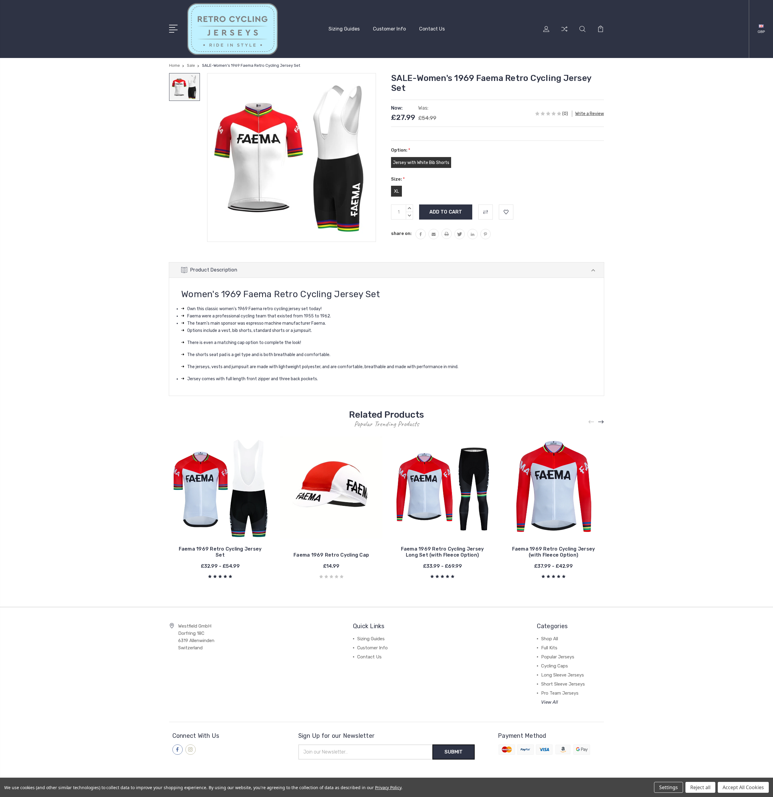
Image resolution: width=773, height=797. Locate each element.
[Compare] (564, 33)
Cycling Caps (554, 666)
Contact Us (432, 29)
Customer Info (389, 29)
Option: (400, 150)
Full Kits (549, 648)
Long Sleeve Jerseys (562, 675)
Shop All (549, 638)
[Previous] (592, 422)
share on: (401, 233)
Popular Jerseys (557, 657)
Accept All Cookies (743, 787)
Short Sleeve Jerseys (563, 684)
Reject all (700, 787)
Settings (668, 787)
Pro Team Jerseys (560, 693)
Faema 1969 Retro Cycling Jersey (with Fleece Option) (553, 552)
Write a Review (589, 113)
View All (549, 702)
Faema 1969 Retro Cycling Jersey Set (220, 552)
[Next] (601, 422)
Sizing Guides (344, 29)
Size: (398, 179)
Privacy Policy (388, 787)
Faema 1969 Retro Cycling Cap (331, 555)
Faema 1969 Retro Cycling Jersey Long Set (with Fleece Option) (442, 552)
